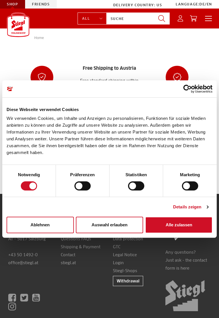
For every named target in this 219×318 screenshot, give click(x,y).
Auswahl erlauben (109, 224)
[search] (161, 19)
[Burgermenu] (206, 18)
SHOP (12, 4)
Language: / (194, 4)
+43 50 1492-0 (23, 254)
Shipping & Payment (80, 246)
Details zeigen (187, 206)
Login (118, 262)
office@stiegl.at (23, 262)
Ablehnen (40, 224)
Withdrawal (128, 281)
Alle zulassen (179, 224)
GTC (116, 246)
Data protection (128, 238)
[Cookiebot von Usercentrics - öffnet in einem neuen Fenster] (187, 89)
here (185, 268)
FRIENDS (41, 4)
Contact (68, 254)
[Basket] (193, 18)
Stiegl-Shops (125, 270)
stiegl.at (68, 262)
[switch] (82, 186)
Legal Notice (125, 254)
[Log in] (180, 18)
